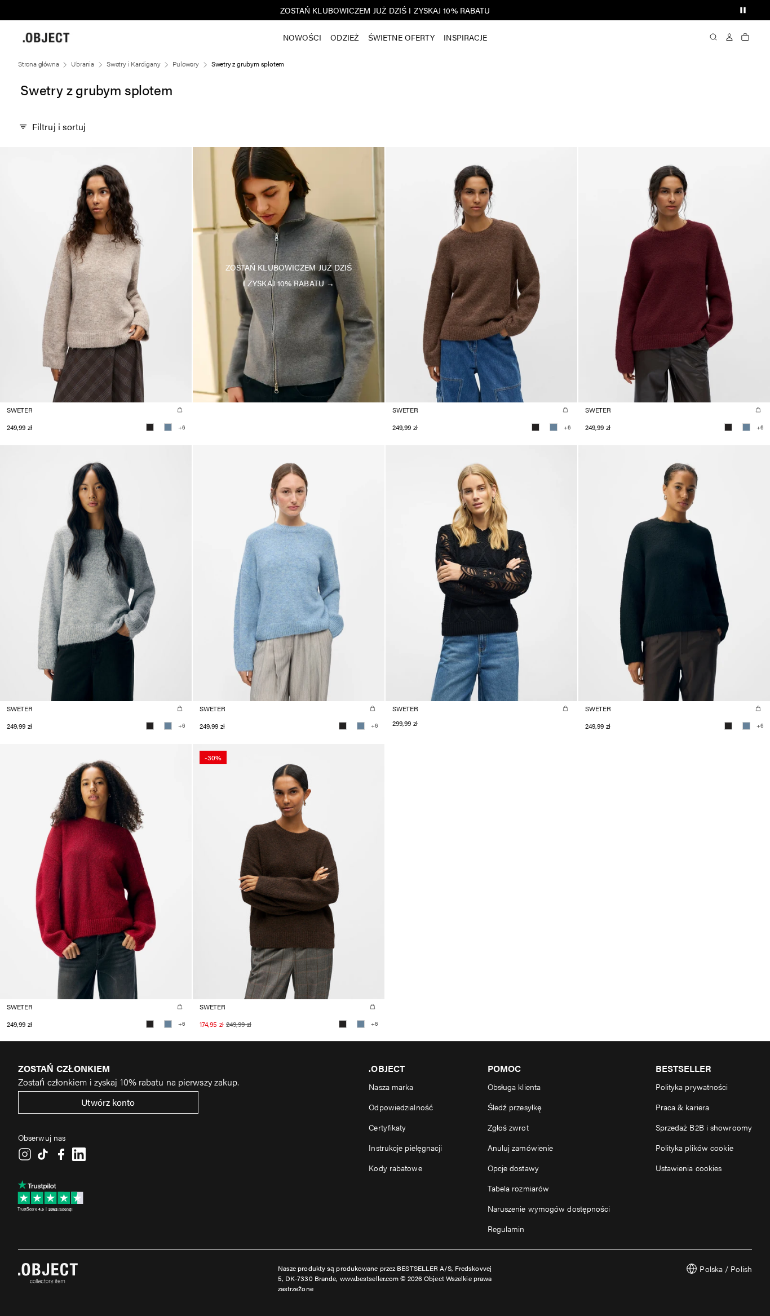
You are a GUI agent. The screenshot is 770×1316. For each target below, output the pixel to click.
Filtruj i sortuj (59, 126)
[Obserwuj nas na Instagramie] (25, 1154)
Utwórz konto (108, 1102)
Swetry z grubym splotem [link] (247, 64)
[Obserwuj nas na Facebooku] (61, 1154)
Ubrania (82, 64)
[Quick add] (180, 410)
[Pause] (742, 10)
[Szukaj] (713, 37)
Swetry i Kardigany (133, 64)
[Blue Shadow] (168, 427)
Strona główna (38, 64)
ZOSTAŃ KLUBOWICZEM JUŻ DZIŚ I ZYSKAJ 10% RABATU (385, 10)
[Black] (150, 427)
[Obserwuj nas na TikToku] (43, 1154)
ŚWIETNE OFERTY (401, 37)
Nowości (302, 37)
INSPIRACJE (465, 37)
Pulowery (185, 64)
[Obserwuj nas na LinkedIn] (79, 1154)
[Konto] (729, 37)
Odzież (344, 37)
